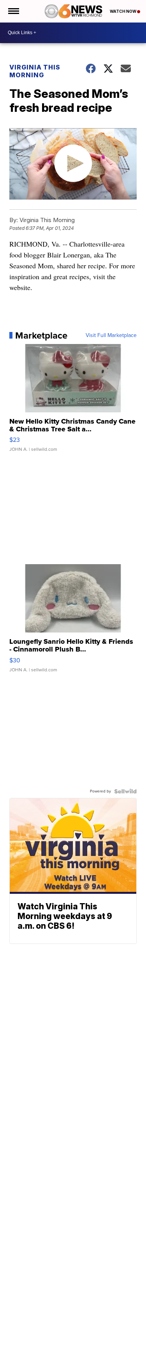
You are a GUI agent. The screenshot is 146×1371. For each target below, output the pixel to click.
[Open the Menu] (13, 11)
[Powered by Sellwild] (125, 791)
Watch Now (123, 11)
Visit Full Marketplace (111, 335)
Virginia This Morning (34, 71)
